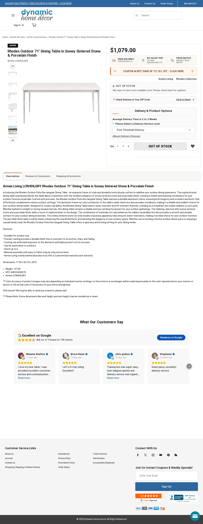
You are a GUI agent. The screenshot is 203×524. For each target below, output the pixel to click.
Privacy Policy (64, 458)
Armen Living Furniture (37, 37)
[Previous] (12, 66)
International (63, 454)
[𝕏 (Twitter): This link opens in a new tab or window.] (145, 455)
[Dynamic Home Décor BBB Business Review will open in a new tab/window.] (183, 498)
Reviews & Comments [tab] (38, 176)
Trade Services (100, 454)
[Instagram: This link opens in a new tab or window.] (153, 455)
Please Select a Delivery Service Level (137, 123)
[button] (12, 74)
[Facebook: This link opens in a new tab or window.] (137, 455)
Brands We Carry (17, 37)
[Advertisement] (101, 409)
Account (9, 458)
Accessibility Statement (104, 463)
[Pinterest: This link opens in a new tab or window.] (168, 455)
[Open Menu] (13, 15)
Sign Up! (166, 486)
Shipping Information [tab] (68, 176)
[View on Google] (21, 356)
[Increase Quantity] (128, 146)
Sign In (17, 25)
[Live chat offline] (195, 516)
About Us (134, 3)
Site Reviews (99, 458)
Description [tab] (13, 176)
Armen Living (166, 79)
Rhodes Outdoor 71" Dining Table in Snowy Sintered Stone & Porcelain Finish (82, 37)
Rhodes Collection (186, 79)
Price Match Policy (66, 463)
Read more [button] (24, 377)
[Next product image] (96, 103)
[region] (13, 103)
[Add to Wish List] (193, 146)
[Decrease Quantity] (117, 146)
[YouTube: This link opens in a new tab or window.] (160, 455)
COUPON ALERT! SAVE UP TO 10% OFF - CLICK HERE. (153, 71)
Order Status (166, 3)
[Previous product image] (26, 103)
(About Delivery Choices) (126, 136)
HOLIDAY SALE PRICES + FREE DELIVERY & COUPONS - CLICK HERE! (38, 3)
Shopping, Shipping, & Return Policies (22, 467)
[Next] (12, 140)
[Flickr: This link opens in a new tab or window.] (175, 455)
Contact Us (149, 3)
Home (5, 37)
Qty (112, 146)
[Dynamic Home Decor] (37, 15)
